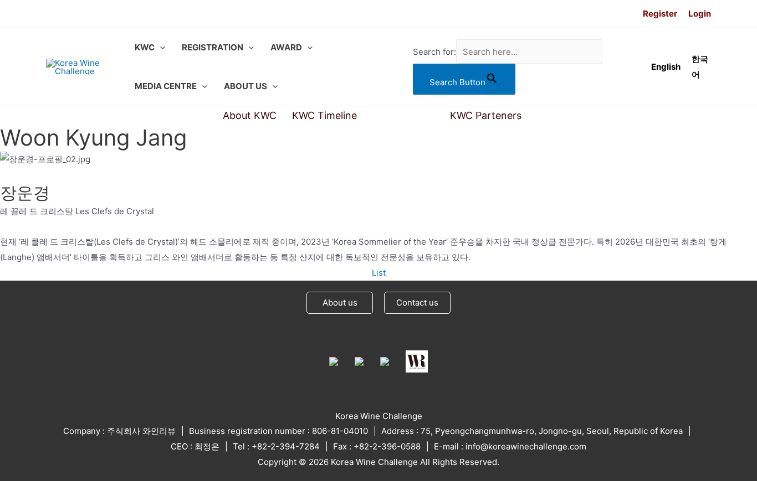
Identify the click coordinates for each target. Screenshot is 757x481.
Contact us (417, 302)
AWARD (286, 47)
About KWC (250, 115)
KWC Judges (403, 115)
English (666, 66)
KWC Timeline (324, 115)
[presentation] (160, 47)
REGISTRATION (212, 47)
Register (660, 13)
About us (340, 302)
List (379, 272)
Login (699, 13)
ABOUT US (245, 86)
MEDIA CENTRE (166, 86)
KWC (145, 47)
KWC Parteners (485, 115)
